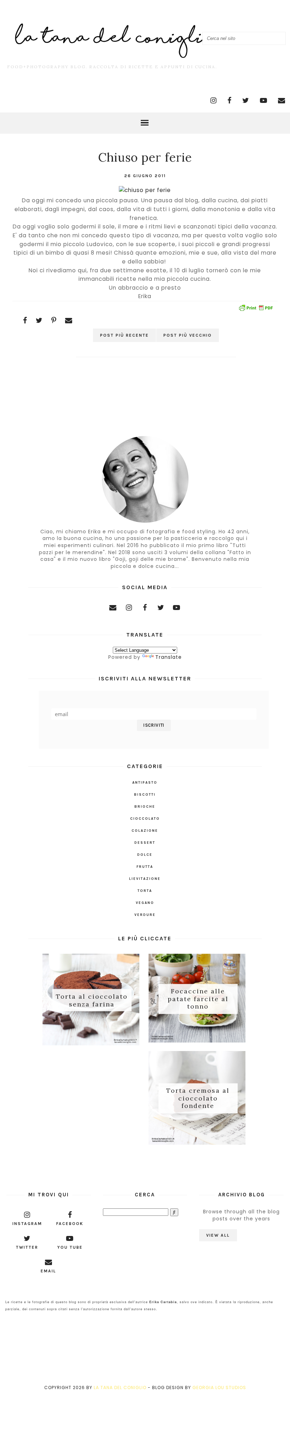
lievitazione (145, 879)
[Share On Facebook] (25, 320)
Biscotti (145, 795)
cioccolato (145, 819)
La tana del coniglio (120, 1387)
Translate (168, 657)
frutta (145, 867)
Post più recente (124, 335)
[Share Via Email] (68, 320)
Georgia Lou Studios (219, 1387)
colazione (145, 831)
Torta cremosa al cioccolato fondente (198, 1098)
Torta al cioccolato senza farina (92, 1000)
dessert (144, 843)
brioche (144, 807)
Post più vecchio (187, 335)
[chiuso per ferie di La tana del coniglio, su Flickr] (145, 190)
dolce (144, 855)
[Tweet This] (39, 320)
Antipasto (144, 782)
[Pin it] (54, 320)
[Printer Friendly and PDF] (256, 308)
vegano (145, 903)
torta (145, 891)
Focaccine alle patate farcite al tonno (198, 998)
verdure (145, 915)
